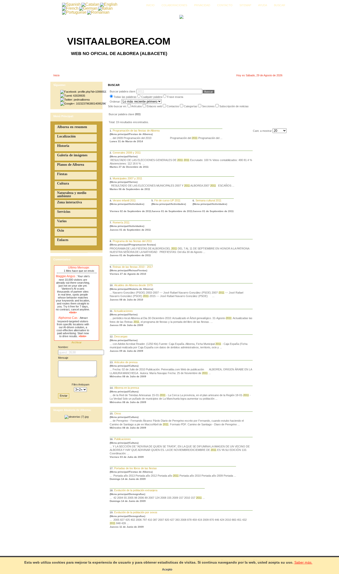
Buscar (279, 5)
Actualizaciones (123, 310)
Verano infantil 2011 (124, 200)
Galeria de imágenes (72, 155)
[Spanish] (71, 4)
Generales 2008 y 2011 (127, 152)
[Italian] (105, 8)
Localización (66, 136)
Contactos (173, 106)
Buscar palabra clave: (123, 91)
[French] (70, 8)
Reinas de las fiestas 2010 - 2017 (133, 266)
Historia (63, 146)
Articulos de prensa (125, 362)
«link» (73, 312)
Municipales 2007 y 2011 (127, 178)
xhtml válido (200, 551)
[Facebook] (83, 91)
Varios (62, 221)
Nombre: (63, 347)
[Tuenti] (72, 95)
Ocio (60, 230)
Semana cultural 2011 (208, 200)
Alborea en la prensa (126, 387)
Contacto (225, 5)
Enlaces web (155, 106)
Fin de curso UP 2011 (167, 200)
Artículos (137, 106)
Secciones (208, 106)
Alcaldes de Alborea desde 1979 (133, 285)
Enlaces (62, 240)
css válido (213, 551)
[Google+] (83, 103)
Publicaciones (122, 438)
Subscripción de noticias (234, 106)
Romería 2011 (121, 222)
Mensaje (63, 357)
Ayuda (262, 5)
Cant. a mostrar (262, 130)
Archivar (76, 342)
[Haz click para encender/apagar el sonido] (58, 268)
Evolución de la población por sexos (135, 512)
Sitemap (245, 5)
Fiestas (62, 174)
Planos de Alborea (70, 164)
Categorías (191, 106)
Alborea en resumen (72, 127)
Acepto (167, 569)
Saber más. (303, 562)
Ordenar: (115, 101)
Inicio (150, 5)
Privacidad (202, 5)
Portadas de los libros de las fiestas (135, 468)
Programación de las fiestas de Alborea (136, 130)
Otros (117, 413)
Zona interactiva (69, 202)
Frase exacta (175, 96)
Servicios (63, 212)
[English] (108, 4)
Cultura (63, 183)
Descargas (121, 336)
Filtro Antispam (80, 384)
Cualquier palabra (151, 96)
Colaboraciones (174, 5)
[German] (88, 8)
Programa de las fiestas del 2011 (132, 241)
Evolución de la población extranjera (135, 490)
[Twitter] (75, 99)
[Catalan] (90, 4)
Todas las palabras (125, 96)
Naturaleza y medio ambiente (71, 194)
